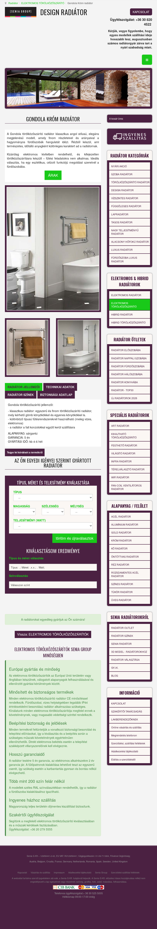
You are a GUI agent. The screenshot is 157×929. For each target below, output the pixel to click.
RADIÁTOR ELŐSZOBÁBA (126, 350)
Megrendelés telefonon (124, 735)
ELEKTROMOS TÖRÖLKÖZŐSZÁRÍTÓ (42, 3)
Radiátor (13, 3)
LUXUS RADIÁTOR (122, 249)
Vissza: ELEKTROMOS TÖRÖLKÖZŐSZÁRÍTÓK (53, 634)
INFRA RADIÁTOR (121, 461)
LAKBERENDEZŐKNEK (124, 719)
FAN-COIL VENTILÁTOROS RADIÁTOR (126, 487)
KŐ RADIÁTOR (119, 548)
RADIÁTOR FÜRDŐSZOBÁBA (128, 366)
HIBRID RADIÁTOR (122, 314)
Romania (90, 861)
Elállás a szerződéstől (123, 759)
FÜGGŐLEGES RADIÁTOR (126, 206)
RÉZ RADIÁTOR (120, 564)
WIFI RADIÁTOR (120, 477)
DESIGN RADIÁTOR (122, 190)
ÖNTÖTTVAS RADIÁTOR (125, 556)
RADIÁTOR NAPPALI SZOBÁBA (129, 358)
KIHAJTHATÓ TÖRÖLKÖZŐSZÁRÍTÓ (124, 435)
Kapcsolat (22, 872)
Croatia (50, 861)
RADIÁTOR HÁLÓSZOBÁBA (126, 374)
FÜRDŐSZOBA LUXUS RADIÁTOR (124, 259)
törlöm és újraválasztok (74, 538)
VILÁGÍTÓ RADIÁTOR (123, 453)
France (58, 861)
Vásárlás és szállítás (40, 872)
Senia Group (101, 872)
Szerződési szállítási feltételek (125, 872)
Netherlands (79, 861)
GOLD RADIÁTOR (121, 532)
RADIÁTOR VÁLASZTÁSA (125, 659)
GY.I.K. (114, 667)
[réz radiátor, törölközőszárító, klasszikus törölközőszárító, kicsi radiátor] (27, 347)
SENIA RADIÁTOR (121, 643)
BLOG (114, 675)
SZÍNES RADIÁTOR (122, 584)
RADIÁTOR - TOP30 (122, 390)
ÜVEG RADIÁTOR (121, 600)
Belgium (41, 861)
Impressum (59, 872)
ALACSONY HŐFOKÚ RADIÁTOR (130, 241)
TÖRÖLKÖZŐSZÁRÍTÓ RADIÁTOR (130, 182)
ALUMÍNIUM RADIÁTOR (124, 524)
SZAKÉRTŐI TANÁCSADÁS (126, 711)
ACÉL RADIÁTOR (121, 516)
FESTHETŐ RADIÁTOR (124, 445)
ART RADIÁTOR (120, 425)
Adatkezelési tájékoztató (124, 751)
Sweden (107, 861)
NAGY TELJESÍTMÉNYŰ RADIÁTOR (125, 231)
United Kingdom (120, 861)
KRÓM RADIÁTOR (121, 540)
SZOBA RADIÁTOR (121, 174)
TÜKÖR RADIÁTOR (122, 592)
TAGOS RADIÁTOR (121, 222)
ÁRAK (53, 175)
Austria (32, 861)
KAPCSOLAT (141, 12)
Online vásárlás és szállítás (126, 727)
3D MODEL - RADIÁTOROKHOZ (129, 651)
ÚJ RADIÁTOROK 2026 (124, 398)
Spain (99, 861)
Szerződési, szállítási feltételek (128, 743)
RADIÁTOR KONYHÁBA (124, 382)
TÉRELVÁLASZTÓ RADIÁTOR (128, 469)
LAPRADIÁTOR (119, 214)
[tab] (23, 387)
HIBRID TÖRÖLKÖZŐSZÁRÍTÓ (128, 322)
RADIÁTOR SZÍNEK (122, 635)
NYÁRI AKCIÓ (119, 166)
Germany (67, 861)
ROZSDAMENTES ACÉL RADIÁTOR (125, 574)
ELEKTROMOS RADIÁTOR (126, 295)
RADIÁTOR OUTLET (122, 627)
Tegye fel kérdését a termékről (25, 452)
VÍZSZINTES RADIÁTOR (124, 198)
